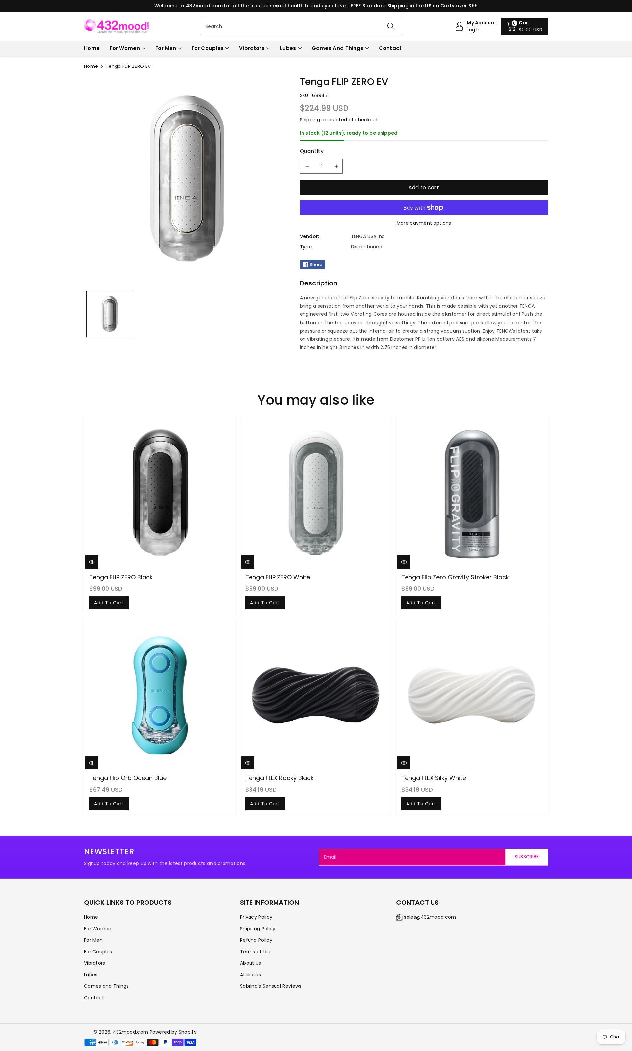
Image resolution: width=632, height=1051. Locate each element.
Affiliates (250, 974)
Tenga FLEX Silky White (433, 778)
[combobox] (301, 26)
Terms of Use (256, 951)
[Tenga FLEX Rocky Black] (316, 695)
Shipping (310, 119)
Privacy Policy (256, 917)
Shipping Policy (258, 928)
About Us (250, 963)
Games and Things (338, 48)
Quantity (312, 151)
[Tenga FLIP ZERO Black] (160, 494)
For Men (165, 48)
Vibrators (252, 48)
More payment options (424, 223)
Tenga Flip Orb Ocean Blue (128, 778)
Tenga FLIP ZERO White (277, 577)
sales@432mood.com (430, 917)
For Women (125, 48)
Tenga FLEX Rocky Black (279, 778)
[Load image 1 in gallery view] (110, 314)
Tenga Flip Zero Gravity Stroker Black (455, 577)
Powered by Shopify (173, 1032)
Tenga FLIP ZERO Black (121, 577)
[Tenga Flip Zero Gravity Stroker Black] (472, 494)
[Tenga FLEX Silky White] (472, 695)
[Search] (391, 26)
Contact (94, 997)
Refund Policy (256, 940)
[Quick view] (91, 562)
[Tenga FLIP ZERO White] (316, 494)
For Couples (208, 48)
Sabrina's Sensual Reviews (271, 986)
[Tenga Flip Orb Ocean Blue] (160, 695)
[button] (524, 26)
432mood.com (130, 1032)
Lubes (288, 48)
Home (91, 66)
